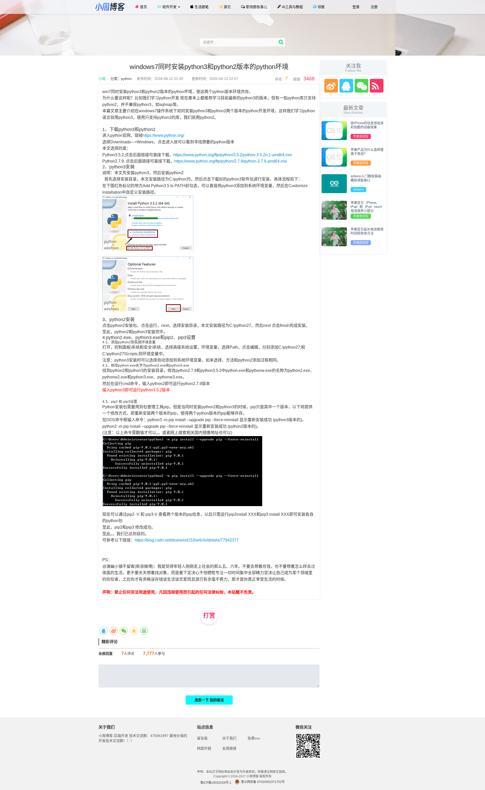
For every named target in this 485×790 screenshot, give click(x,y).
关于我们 (229, 738)
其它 (227, 7)
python (126, 79)
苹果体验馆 (360, 136)
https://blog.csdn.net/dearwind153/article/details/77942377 (187, 540)
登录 (355, 7)
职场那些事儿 (256, 7)
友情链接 (229, 748)
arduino (358, 189)
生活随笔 (201, 7)
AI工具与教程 (292, 7)
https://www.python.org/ (163, 135)
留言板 (202, 738)
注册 (374, 7)
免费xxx (254, 738)
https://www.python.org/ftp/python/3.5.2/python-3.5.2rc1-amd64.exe (232, 155)
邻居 (321, 7)
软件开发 (169, 7)
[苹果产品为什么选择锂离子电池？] (334, 157)
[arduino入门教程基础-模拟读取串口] (334, 183)
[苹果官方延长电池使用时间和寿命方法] (334, 236)
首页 (143, 7)
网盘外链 (204, 748)
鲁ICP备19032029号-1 (215, 782)
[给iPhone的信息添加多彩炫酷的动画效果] (334, 130)
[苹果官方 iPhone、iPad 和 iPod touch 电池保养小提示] (334, 210)
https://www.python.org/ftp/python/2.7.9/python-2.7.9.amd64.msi (230, 161)
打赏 (209, 615)
